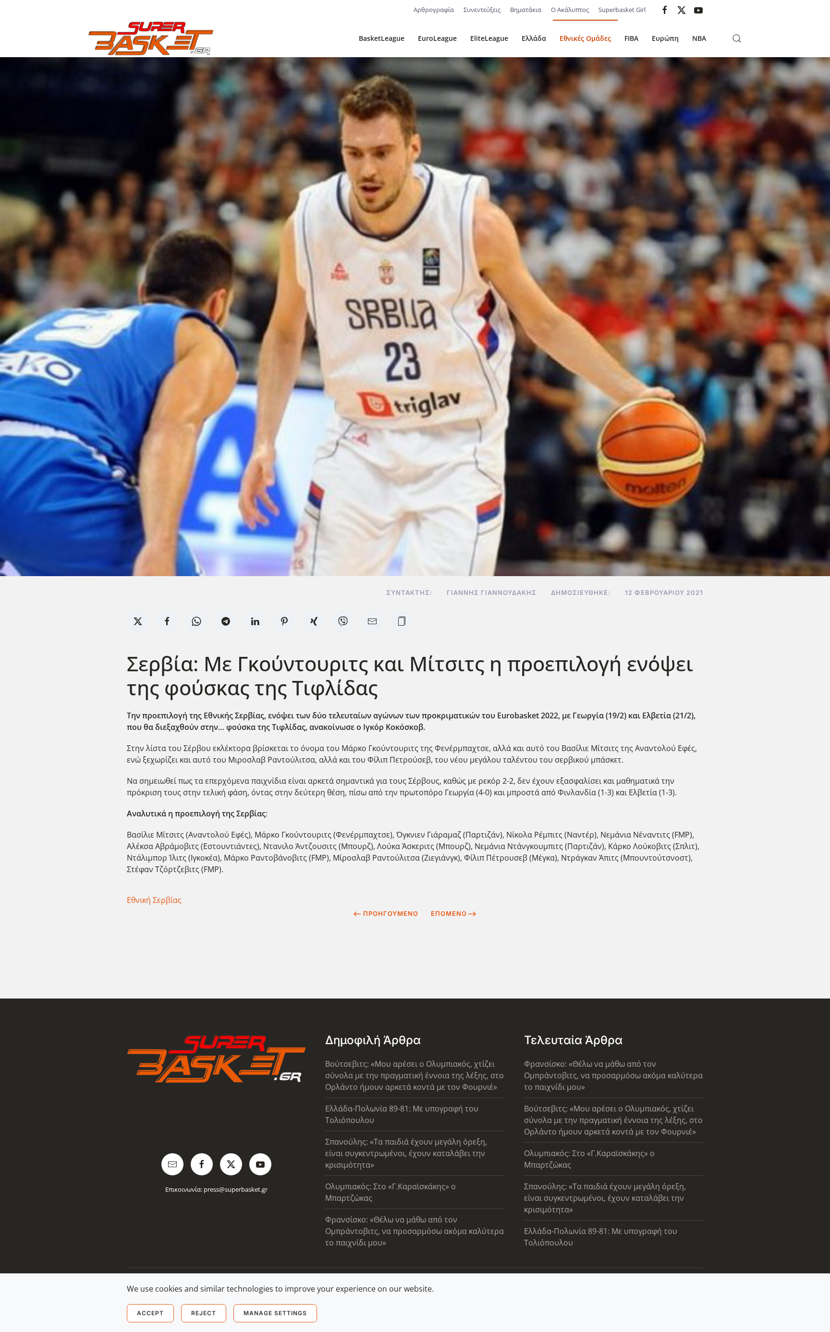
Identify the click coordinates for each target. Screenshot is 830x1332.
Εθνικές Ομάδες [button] (585, 38)
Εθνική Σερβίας (154, 900)
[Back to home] (150, 38)
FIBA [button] (631, 38)
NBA (699, 38)
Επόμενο (449, 913)
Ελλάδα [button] (534, 38)
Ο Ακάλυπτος (570, 9)
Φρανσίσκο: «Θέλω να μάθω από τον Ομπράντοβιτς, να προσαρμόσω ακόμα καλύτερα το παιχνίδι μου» (414, 1231)
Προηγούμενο (390, 913)
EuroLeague (437, 38)
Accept (150, 1313)
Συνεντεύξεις (482, 9)
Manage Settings (275, 1313)
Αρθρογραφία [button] (434, 9)
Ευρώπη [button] (665, 38)
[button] (737, 38)
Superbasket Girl (622, 9)
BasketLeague (381, 38)
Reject (203, 1313)
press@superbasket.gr (236, 1189)
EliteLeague (489, 38)
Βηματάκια (525, 9)
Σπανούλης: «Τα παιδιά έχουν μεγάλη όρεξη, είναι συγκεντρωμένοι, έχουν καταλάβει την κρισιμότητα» (406, 1153)
